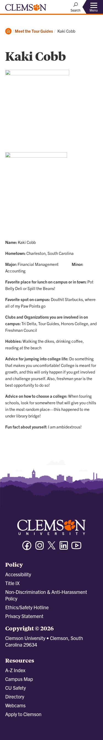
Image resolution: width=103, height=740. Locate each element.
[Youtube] (76, 548)
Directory (14, 696)
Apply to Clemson (23, 714)
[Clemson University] (25, 9)
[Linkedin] (64, 548)
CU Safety (15, 688)
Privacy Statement (24, 616)
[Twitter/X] (51, 548)
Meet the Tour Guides (34, 31)
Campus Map (19, 679)
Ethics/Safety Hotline (27, 607)
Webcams (15, 705)
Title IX (12, 583)
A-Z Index (15, 670)
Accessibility (18, 574)
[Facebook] (27, 548)
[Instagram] (40, 548)
